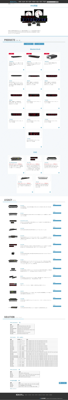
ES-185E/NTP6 (12, 332)
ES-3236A (12, 359)
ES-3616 (11, 362)
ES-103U (11, 329)
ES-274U (11, 375)
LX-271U (11, 344)
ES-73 (11, 373)
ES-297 (11, 350)
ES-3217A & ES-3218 (14, 355)
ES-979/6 (11, 353)
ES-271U (11, 343)
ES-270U (11, 340)
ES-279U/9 (12, 349)
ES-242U (11, 385)
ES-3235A (12, 358)
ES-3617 (11, 364)
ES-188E (11, 333)
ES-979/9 (11, 354)
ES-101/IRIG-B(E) (13, 328)
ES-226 (11, 374)
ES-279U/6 (12, 348)
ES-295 (11, 327)
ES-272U (11, 345)
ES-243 (11, 386)
